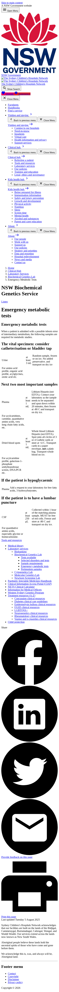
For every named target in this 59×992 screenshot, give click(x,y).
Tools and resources (24, 163)
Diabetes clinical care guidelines (31, 601)
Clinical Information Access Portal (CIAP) (30, 583)
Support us (20, 244)
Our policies (20, 169)
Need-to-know (22, 131)
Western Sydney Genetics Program (26, 592)
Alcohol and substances (26, 218)
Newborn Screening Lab (27, 578)
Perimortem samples (31, 569)
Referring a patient (24, 160)
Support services (22, 142)
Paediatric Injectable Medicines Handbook (30, 581)
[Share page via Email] (29, 854)
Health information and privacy (30, 139)
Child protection (16, 622)
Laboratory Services (18, 273)
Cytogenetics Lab (23, 572)
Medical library (16, 545)
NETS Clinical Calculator (21, 586)
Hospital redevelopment (26, 256)
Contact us (19, 262)
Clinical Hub (14, 270)
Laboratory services (24, 166)
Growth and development (27, 201)
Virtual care (20, 136)
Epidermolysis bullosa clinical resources (35, 604)
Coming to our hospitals (26, 128)
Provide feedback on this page (16, 857)
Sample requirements (32, 563)
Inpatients (19, 134)
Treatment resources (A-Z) (21, 595)
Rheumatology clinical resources (31, 616)
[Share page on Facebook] (29, 684)
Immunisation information (27, 195)
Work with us (21, 242)
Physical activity (22, 204)
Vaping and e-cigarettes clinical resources (35, 619)
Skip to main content (12, 2)
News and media (23, 259)
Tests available (28, 557)
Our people (20, 239)
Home (11, 268)
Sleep (17, 209)
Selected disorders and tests (35, 560)
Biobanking (20, 551)
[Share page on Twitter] (29, 797)
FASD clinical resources (26, 607)
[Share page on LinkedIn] (29, 740)
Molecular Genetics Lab (26, 575)
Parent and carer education (28, 221)
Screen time (20, 212)
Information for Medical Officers (25, 589)
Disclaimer (13, 979)
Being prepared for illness (27, 192)
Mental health (21, 215)
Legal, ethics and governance (29, 174)
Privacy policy (15, 982)
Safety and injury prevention (29, 198)
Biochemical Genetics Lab (21, 276)
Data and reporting (24, 253)
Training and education (26, 171)
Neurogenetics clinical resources (31, 613)
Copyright (13, 976)
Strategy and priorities (25, 250)
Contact (12, 973)
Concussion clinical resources (29, 598)
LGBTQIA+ (21, 610)
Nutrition (19, 206)
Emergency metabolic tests (35, 566)
